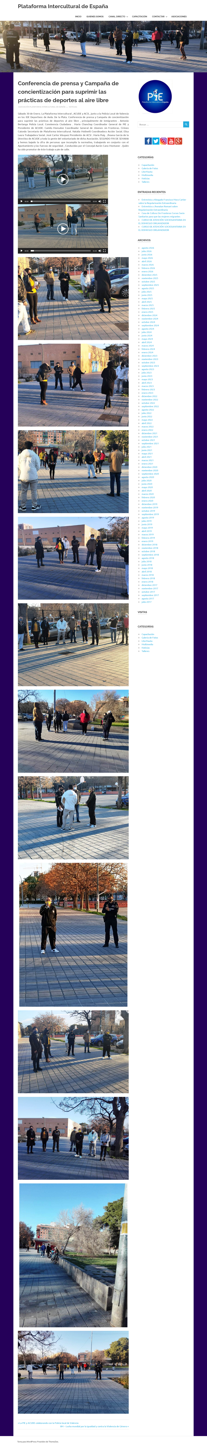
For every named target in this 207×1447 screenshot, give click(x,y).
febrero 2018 (148, 578)
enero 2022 (147, 429)
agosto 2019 (148, 517)
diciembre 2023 (149, 355)
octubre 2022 (148, 402)
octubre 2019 (148, 510)
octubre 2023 (148, 362)
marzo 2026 (148, 264)
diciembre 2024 (149, 315)
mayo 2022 (147, 419)
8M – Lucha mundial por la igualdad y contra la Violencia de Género (93, 1426)
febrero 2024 (148, 348)
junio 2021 (147, 450)
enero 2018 (147, 581)
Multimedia (147, 175)
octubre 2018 (148, 551)
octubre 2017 (148, 591)
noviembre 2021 (150, 436)
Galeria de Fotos (150, 168)
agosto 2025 (148, 288)
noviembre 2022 (150, 399)
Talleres (145, 181)
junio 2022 (147, 416)
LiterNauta (147, 171)
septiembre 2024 (150, 325)
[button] (63, 179)
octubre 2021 (148, 439)
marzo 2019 (148, 534)
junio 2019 (147, 524)
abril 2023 (147, 382)
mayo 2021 (147, 453)
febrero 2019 (148, 537)
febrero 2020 (148, 497)
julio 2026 (147, 251)
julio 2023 (147, 372)
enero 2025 (147, 311)
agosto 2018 (148, 558)
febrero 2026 (148, 268)
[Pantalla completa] (104, 201)
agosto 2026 (148, 247)
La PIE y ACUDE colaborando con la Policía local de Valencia (48, 1422)
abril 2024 (147, 342)
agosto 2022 (148, 409)
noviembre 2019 (150, 507)
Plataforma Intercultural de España (63, 6)
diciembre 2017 (149, 584)
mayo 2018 (147, 568)
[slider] (61, 201)
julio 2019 (147, 520)
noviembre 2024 (150, 318)
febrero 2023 (148, 389)
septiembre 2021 (150, 443)
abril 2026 (147, 261)
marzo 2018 (148, 574)
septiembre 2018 (150, 554)
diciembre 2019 (149, 504)
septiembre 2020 (150, 473)
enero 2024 (147, 352)
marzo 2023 (148, 386)
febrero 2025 (148, 308)
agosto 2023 (148, 369)
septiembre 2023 (150, 365)
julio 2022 (147, 413)
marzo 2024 (148, 345)
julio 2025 (147, 291)
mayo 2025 (147, 298)
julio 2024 (147, 332)
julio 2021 (147, 446)
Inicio (78, 16)
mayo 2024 (147, 338)
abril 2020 (147, 490)
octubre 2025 (148, 281)
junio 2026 (147, 254)
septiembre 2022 (150, 406)
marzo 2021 (148, 460)
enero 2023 (147, 392)
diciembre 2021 (149, 433)
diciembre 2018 (149, 544)
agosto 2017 (148, 598)
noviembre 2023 (150, 359)
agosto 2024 (148, 328)
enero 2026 (147, 271)
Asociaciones (179, 16)
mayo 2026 (147, 257)
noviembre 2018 (150, 547)
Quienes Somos (95, 16)
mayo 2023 (147, 379)
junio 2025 (147, 295)
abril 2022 (147, 423)
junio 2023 (147, 375)
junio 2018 (147, 564)
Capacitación (139, 16)
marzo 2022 (148, 426)
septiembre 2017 (150, 595)
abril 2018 (147, 571)
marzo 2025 (148, 305)
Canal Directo (117, 16)
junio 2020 (147, 483)
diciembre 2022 (149, 396)
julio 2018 (147, 561)
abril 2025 (147, 301)
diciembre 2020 (149, 466)
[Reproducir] (21, 201)
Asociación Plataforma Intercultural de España (41, 107)
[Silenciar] (99, 201)
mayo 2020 (147, 487)
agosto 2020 (148, 477)
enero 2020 (147, 500)
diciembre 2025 (149, 274)
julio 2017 (147, 601)
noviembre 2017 (150, 588)
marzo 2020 (148, 493)
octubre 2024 (148, 321)
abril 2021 (147, 456)
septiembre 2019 (150, 514)
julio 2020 (147, 480)
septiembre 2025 (150, 284)
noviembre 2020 (150, 470)
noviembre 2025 (150, 278)
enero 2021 (147, 463)
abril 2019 (147, 531)
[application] (63, 179)
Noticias (73, 107)
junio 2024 (147, 335)
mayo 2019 (147, 527)
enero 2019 (147, 541)
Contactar (158, 16)
